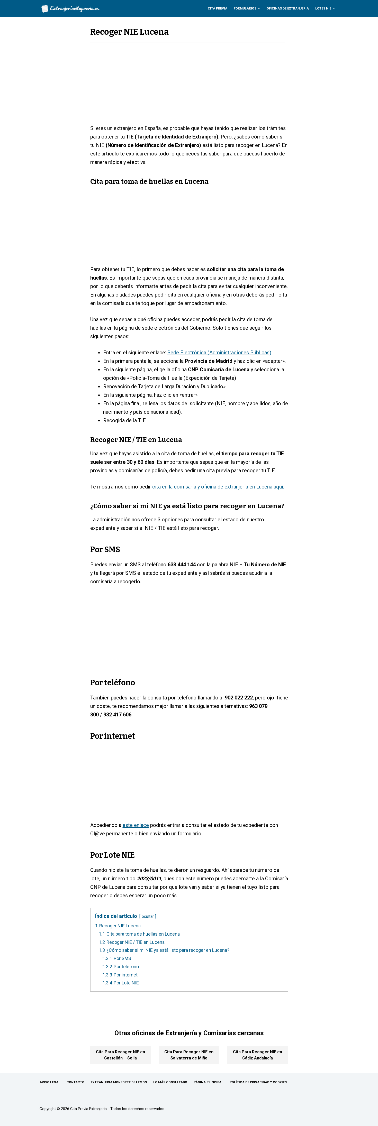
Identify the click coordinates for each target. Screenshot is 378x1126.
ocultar (148, 916)
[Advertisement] (189, 86)
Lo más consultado (170, 1082)
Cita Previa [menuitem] (217, 8)
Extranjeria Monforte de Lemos (119, 1082)
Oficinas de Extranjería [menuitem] (288, 8)
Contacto (75, 1082)
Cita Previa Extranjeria (88, 1108)
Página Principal (208, 1082)
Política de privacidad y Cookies (258, 1082)
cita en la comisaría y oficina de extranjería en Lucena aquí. (218, 487)
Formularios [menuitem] (245, 8)
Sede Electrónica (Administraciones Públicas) (219, 352)
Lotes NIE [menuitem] (323, 8)
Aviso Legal (50, 1082)
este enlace (136, 825)
